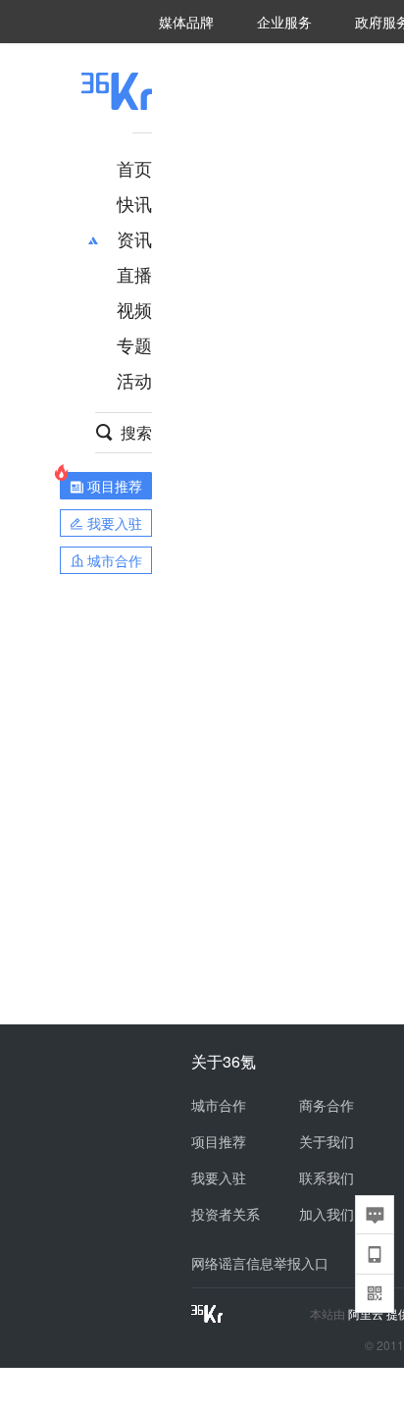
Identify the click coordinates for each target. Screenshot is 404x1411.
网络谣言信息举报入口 (259, 1263)
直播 (134, 274)
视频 (134, 309)
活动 (134, 379)
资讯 (134, 238)
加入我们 (326, 1214)
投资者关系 (225, 1214)
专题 (134, 344)
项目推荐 (218, 1141)
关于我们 (326, 1141)
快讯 (134, 203)
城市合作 (218, 1105)
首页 (134, 168)
